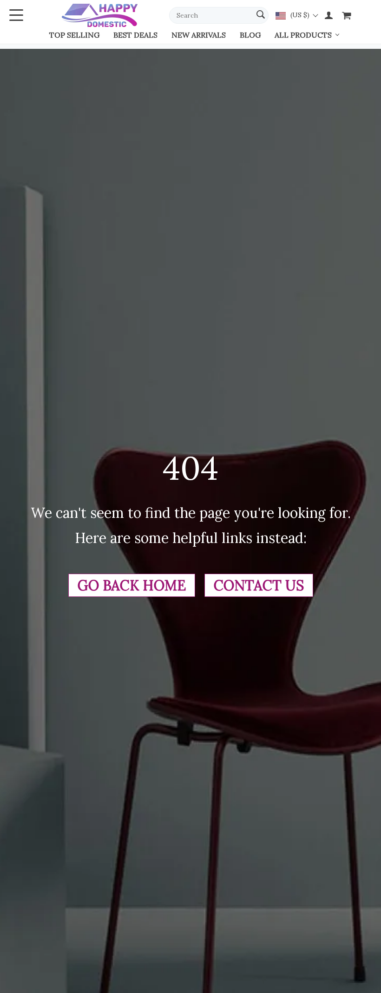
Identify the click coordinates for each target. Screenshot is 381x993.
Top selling (74, 35)
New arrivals (198, 35)
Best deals (135, 35)
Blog (250, 35)
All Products (303, 35)
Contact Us (259, 585)
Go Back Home (132, 585)
